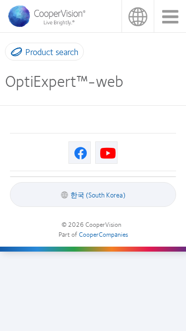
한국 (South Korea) (138, 16)
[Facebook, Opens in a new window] (79, 152)
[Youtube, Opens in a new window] (106, 152)
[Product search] (14, 53)
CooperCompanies (103, 234)
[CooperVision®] (49, 24)
